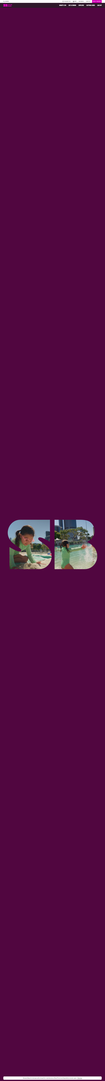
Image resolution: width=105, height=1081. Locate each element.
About (99, 5)
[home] (7, 5)
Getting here (90, 5)
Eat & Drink (72, 5)
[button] (81, 5)
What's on (62, 5)
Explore (81, 5)
